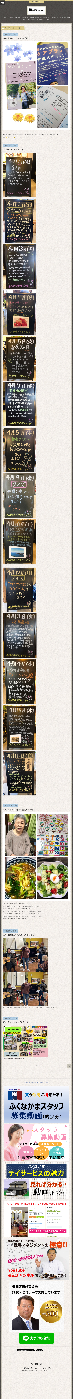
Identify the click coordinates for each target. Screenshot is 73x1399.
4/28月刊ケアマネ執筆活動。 (16, 38)
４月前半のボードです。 (14, 149)
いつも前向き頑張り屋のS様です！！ (20, 810)
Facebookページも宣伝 (44, 1082)
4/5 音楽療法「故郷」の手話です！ (20, 935)
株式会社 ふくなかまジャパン (31, 1082)
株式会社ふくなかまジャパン (36, 1368)
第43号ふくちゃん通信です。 (17, 1022)
